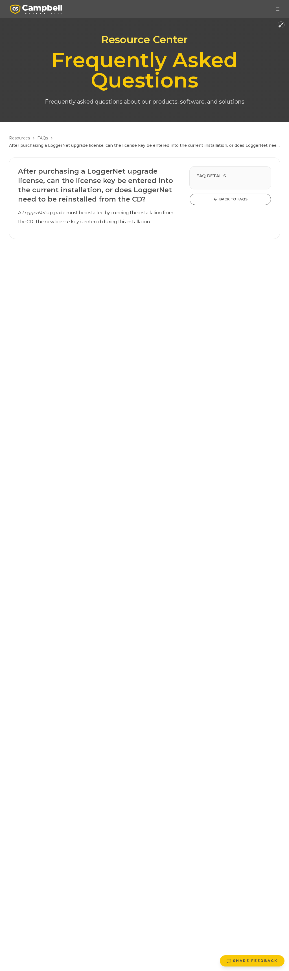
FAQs (42, 138)
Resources (19, 138)
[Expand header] (281, 24)
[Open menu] (278, 9)
